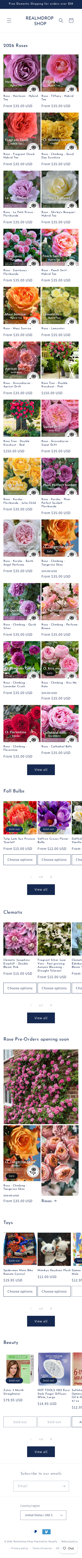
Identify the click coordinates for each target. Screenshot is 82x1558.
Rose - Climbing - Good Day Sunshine (57, 156)
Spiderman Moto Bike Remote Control (18, 1272)
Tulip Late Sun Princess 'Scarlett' (19, 841)
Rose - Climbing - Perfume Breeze (59, 626)
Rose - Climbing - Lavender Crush (15, 684)
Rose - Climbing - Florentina (15, 748)
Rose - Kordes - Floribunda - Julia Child (19, 501)
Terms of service (42, 1548)
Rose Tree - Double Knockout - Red (16, 443)
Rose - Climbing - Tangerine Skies (53, 563)
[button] (9, 20)
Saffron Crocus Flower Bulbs (53, 841)
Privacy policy (19, 1548)
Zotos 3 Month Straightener (13, 1392)
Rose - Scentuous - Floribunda (16, 272)
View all (41, 769)
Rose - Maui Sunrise (17, 328)
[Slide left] (31, 877)
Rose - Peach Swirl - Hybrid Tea (55, 272)
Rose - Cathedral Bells (56, 746)
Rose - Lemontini (53, 328)
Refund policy (70, 1541)
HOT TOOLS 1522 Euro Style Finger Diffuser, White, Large (54, 1394)
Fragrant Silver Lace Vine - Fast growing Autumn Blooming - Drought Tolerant (52, 965)
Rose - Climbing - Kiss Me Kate (59, 684)
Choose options (20, 859)
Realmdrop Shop (23, 1541)
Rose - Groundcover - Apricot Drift (18, 385)
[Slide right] (51, 877)
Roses (46, 1201)
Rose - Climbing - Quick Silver (19, 626)
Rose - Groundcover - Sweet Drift (56, 443)
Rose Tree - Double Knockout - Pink (54, 385)
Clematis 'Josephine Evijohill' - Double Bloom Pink (16, 964)
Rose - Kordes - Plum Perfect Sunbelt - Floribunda (55, 503)
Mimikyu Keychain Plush (54, 1270)
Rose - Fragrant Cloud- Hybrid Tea (19, 156)
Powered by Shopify (45, 1541)
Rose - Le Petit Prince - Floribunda (19, 214)
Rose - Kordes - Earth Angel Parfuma (18, 563)
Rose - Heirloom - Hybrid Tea (20, 98)
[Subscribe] (64, 1484)
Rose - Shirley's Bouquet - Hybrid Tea (59, 214)
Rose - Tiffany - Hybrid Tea (57, 98)
